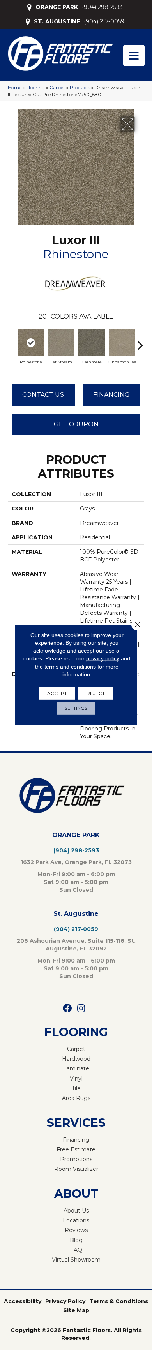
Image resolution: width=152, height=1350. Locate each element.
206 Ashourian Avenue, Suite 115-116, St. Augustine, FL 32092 (76, 944)
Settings (76, 708)
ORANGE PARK (56, 7)
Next (140, 341)
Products (80, 87)
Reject (96, 693)
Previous (12, 341)
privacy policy (102, 658)
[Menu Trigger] (134, 55)
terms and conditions (70, 666)
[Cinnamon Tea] (122, 342)
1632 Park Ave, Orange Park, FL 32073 (76, 862)
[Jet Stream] (61, 342)
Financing (111, 394)
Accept (57, 693)
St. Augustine (76, 913)
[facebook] (67, 1009)
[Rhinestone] (31, 342)
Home (14, 87)
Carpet (57, 87)
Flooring (35, 87)
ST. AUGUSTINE (57, 21)
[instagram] (81, 1009)
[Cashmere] (91, 342)
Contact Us (43, 394)
